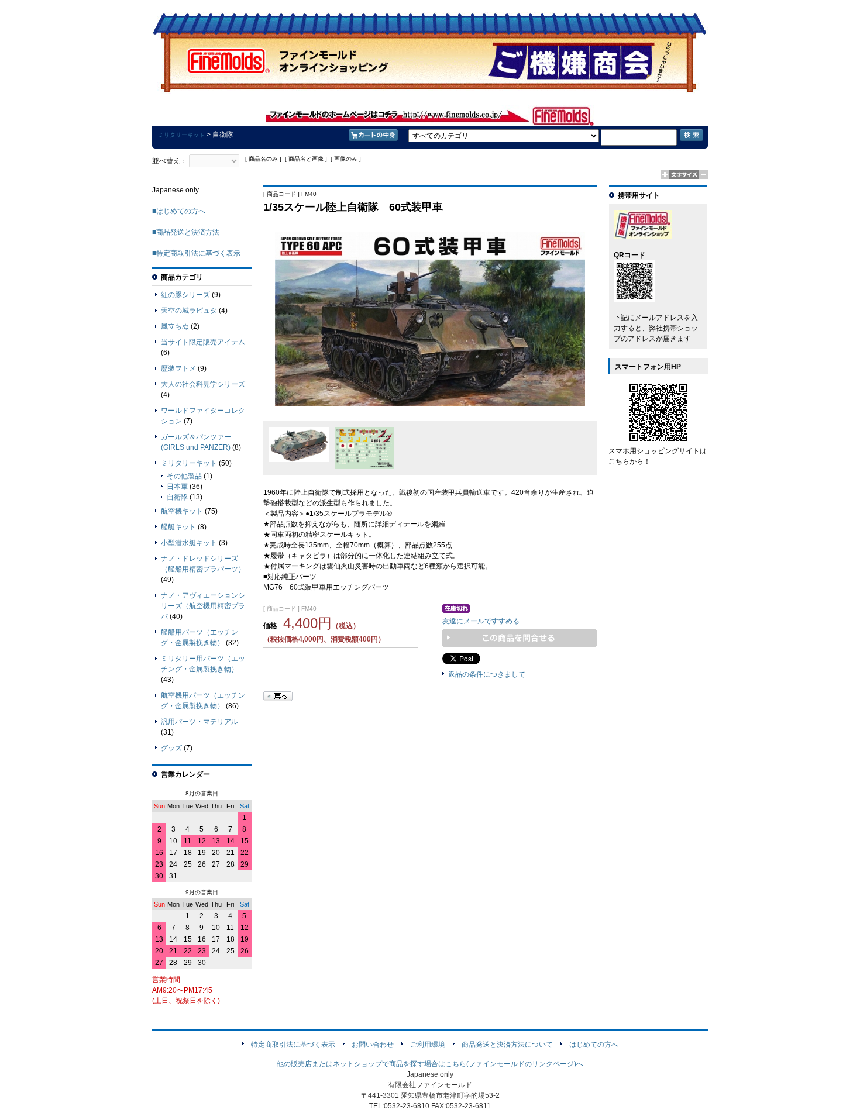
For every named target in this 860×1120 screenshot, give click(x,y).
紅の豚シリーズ (185, 295)
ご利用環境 (427, 1044)
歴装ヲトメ (178, 368)
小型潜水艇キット (189, 543)
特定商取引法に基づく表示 (293, 1044)
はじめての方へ (593, 1044)
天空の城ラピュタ (189, 310)
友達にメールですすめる (481, 621)
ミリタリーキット (181, 135)
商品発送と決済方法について (507, 1044)
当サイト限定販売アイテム (203, 342)
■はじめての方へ (178, 211)
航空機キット (182, 511)
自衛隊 (177, 497)
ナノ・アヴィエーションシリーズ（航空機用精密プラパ (203, 606)
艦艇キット (178, 527)
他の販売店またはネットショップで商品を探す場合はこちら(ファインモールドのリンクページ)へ (430, 1064)
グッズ (171, 748)
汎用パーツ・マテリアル (199, 722)
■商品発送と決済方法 (185, 232)
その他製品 (184, 476)
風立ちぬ (175, 326)
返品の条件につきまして (486, 674)
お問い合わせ (373, 1044)
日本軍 (177, 487)
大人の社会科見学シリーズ (203, 384)
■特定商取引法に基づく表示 (196, 253)
